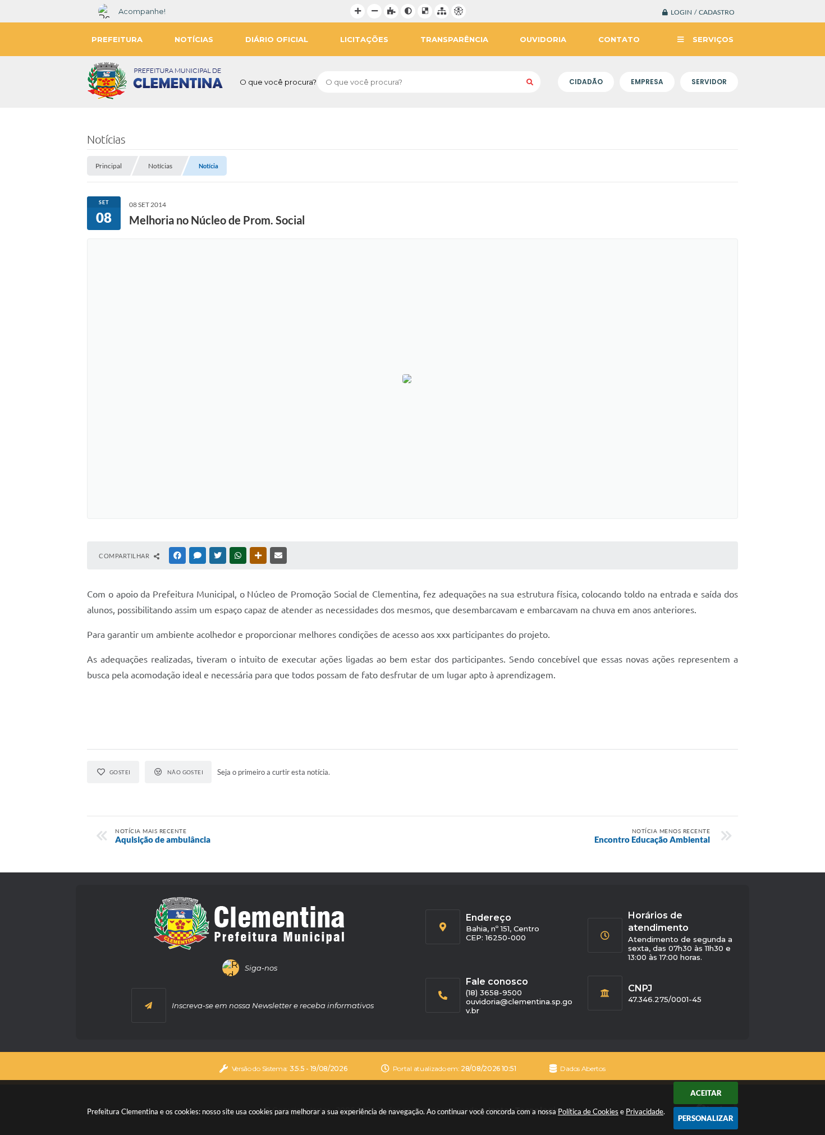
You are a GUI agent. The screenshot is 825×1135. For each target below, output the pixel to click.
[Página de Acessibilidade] (458, 11)
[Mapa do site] (441, 11)
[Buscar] (530, 82)
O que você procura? (278, 81)
